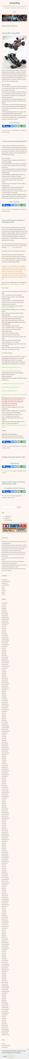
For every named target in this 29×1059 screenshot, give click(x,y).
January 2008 (4, 1005)
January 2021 (4, 724)
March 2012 (4, 915)
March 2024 (4, 655)
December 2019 (5, 747)
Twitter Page (7, 518)
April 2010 (4, 957)
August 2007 (4, 1014)
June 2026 (4, 606)
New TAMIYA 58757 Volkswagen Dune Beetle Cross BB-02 (14, 545)
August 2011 (4, 928)
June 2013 (4, 888)
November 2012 (5, 901)
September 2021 (5, 709)
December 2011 (5, 920)
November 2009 (5, 966)
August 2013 (4, 884)
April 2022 (4, 696)
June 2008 (4, 996)
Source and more (14, 463)
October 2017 (5, 794)
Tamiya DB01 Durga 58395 (11, 33)
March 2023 (4, 677)
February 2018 (5, 787)
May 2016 (4, 825)
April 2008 (4, 1000)
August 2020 (4, 733)
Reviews (3, 592)
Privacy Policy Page (6, 1045)
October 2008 (5, 989)
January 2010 (4, 962)
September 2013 (5, 883)
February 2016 (5, 830)
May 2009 (4, 976)
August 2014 (4, 863)
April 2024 (4, 653)
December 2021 (5, 704)
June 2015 (4, 845)
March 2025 (4, 633)
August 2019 (4, 754)
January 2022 (4, 702)
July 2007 (4, 1016)
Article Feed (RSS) (8, 520)
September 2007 (5, 1013)
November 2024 (5, 640)
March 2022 (4, 698)
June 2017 (4, 801)
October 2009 (5, 967)
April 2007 (4, 1022)
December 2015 (5, 834)
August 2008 (4, 993)
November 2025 (5, 619)
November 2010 (5, 944)
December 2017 (5, 790)
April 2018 (4, 783)
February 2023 (5, 678)
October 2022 (5, 686)
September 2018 (5, 774)
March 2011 (4, 937)
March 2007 (4, 1023)
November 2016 (5, 814)
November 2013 (5, 879)
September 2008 (5, 991)
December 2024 (5, 639)
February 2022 (5, 700)
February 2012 (5, 917)
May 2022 (4, 695)
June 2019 (4, 758)
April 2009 (4, 978)
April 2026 (4, 610)
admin (8, 132)
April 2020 (4, 740)
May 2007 (4, 1020)
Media (3, 588)
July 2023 (4, 669)
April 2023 (4, 675)
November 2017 (5, 792)
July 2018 (4, 778)
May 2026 (4, 608)
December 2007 (5, 1007)
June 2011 (4, 931)
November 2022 (5, 684)
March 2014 (4, 872)
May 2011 (4, 933)
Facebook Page (7, 516)
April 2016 (4, 827)
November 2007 (5, 1009)
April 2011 (4, 935)
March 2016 (4, 828)
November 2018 (5, 771)
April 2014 (4, 870)
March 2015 (4, 850)
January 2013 (4, 897)
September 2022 (5, 687)
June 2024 (4, 650)
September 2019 (5, 752)
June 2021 (4, 715)
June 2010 (4, 953)
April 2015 (4, 848)
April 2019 (4, 761)
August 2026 (4, 603)
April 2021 (4, 718)
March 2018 (4, 785)
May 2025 (4, 630)
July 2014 (4, 864)
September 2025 (5, 622)
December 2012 (5, 899)
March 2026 (4, 612)
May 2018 (4, 781)
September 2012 (5, 904)
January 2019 (4, 767)
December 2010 (5, 942)
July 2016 (4, 821)
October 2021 (5, 707)
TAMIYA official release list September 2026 (11, 550)
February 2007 (5, 1025)
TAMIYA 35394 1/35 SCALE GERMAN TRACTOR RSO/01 (13, 552)
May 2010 (4, 955)
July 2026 (4, 604)
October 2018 (5, 772)
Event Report (5, 583)
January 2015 (4, 854)
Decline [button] (5, 1056)
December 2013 (5, 877)
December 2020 (5, 725)
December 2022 (5, 682)
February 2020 (5, 743)
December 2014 (5, 855)
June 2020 (4, 736)
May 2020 (4, 738)
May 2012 (4, 911)
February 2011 (5, 938)
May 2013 (4, 890)
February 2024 (5, 657)
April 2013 (4, 892)
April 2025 (4, 631)
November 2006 (5, 1031)
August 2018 (4, 776)
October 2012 (5, 902)
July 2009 (4, 973)
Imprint (3, 1043)
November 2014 (5, 857)
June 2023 (4, 671)
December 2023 (5, 660)
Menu (14, 11)
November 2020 (5, 727)
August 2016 (4, 819)
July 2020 (4, 734)
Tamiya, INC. (16, 122)
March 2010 (4, 958)
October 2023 (5, 664)
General (3, 586)
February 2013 (5, 895)
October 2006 (5, 1032)
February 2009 (5, 982)
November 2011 (5, 922)
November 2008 (5, 987)
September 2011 (5, 926)
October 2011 (5, 924)
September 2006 (5, 1034)
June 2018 (4, 780)
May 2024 (4, 651)
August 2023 (4, 668)
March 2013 (4, 893)
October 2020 (5, 729)
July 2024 (4, 648)
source (23, 488)
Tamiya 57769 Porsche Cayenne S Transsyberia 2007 (13, 221)
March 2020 (4, 742)
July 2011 (4, 929)
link (3, 240)
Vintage (14, 470)
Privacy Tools (5, 1047)
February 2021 (5, 722)
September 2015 (5, 839)
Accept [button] (11, 1056)
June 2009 (4, 975)
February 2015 (5, 852)
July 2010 (4, 951)
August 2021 (4, 711)
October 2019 (5, 751)
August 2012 (4, 906)
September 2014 (5, 861)
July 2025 (4, 626)
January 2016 (4, 832)
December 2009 (5, 964)
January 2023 (4, 680)
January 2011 (4, 940)
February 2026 (5, 613)
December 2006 (5, 1029)
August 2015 (4, 841)
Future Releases (16, 130)
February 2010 (5, 960)
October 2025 (5, 621)
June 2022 (4, 693)
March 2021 (4, 720)
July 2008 (4, 994)
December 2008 (5, 985)
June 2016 (4, 823)
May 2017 (4, 803)
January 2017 (4, 810)
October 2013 (5, 881)
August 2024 (4, 646)
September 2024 (5, 644)
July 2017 (4, 799)
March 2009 (4, 980)
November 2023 (5, 662)
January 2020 (4, 745)
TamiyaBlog (14, 3)
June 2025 (4, 628)
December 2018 (5, 769)
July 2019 (4, 756)
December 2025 (5, 617)
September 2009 (5, 969)
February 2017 (5, 808)
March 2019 (4, 763)
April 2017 (4, 805)
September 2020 (5, 731)
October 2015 (5, 837)
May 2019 (4, 760)
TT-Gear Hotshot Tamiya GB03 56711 (14, 141)
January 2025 (4, 637)
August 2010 (4, 949)
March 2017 (4, 807)
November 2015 (5, 836)
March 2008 (4, 1002)
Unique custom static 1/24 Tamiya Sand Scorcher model (13, 483)
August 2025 (4, 624)
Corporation (4, 579)
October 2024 (5, 642)
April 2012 (4, 913)
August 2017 (4, 798)
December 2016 (5, 812)
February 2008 (5, 1004)
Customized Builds (17, 495)
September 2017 (5, 796)
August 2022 (4, 689)
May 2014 (4, 868)
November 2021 (5, 706)
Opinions (4, 590)
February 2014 (5, 873)
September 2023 (5, 666)
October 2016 (5, 816)
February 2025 (5, 635)
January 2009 (4, 984)
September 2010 (5, 948)
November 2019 (5, 749)
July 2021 (4, 713)
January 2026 (4, 615)
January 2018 (4, 789)
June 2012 (4, 910)
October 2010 (5, 946)
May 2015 (4, 846)
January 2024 (4, 659)
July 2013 (4, 886)
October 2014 (5, 859)
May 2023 (4, 673)
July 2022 (4, 691)
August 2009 (4, 971)
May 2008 (4, 998)
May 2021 (4, 716)
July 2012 (4, 908)
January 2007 (4, 1027)
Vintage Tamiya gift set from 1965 (13, 457)
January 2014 (4, 875)
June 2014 (4, 866)
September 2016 (5, 817)
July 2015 (4, 843)
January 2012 (4, 919)
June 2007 (4, 1018)
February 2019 (5, 765)
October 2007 (5, 1011)
